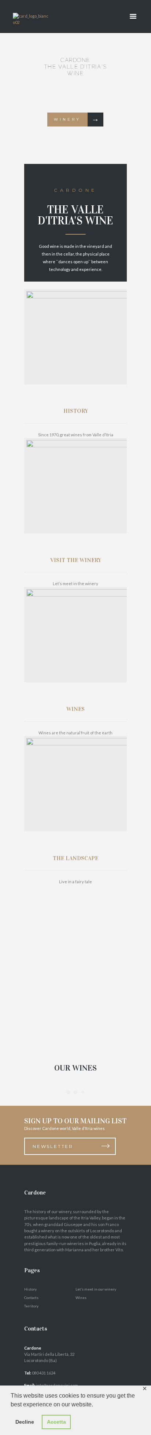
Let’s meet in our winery (96, 1289)
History (30, 1289)
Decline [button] (24, 1422)
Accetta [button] (56, 1422)
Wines (81, 1297)
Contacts (31, 1297)
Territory (31, 1306)
